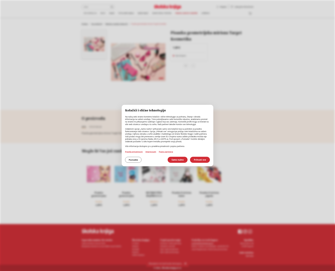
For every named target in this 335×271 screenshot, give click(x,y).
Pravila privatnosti (134, 151)
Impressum (151, 151)
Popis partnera (166, 151)
